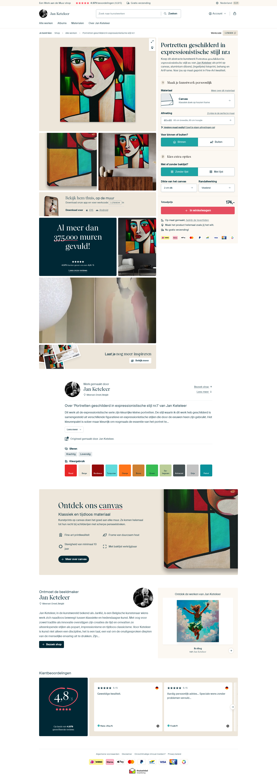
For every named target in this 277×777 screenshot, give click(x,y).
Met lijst (218, 171)
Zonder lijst (181, 171)
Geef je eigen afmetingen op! (189, 127)
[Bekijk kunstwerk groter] (152, 41)
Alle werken (46, 23)
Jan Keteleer (60, 14)
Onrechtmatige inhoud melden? (149, 754)
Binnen (182, 142)
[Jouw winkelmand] (234, 13)
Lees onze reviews (78, 270)
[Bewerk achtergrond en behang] (152, 47)
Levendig (85, 454)
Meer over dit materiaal (223, 90)
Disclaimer (127, 754)
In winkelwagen (200, 210)
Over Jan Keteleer (99, 23)
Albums (62, 23)
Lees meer (203, 391)
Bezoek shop (201, 386)
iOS (91, 210)
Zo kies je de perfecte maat (221, 113)
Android (103, 210)
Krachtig (71, 454)
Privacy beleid (174, 754)
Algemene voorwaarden (107, 754)
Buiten (218, 142)
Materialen (77, 23)
